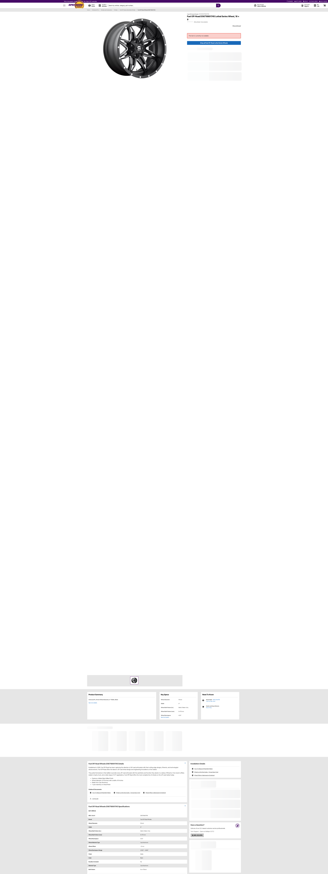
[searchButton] (218, 5)
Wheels (115, 10)
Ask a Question (204, 22)
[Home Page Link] (76, 5)
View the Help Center (210, 701)
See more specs (165, 717)
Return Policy (209, 707)
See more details (93, 702)
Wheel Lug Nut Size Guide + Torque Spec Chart (206, 772)
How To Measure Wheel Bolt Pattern (203, 768)
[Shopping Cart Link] (324, 5)
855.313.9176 (216, 699)
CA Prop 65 (95, 798)
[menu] (64, 5)
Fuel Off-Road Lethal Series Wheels (127, 10)
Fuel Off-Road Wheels (192, 14)
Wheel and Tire (95, 10)
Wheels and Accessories (106, 10)
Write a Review (197, 22)
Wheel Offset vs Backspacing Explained (204, 775)
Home (88, 10)
